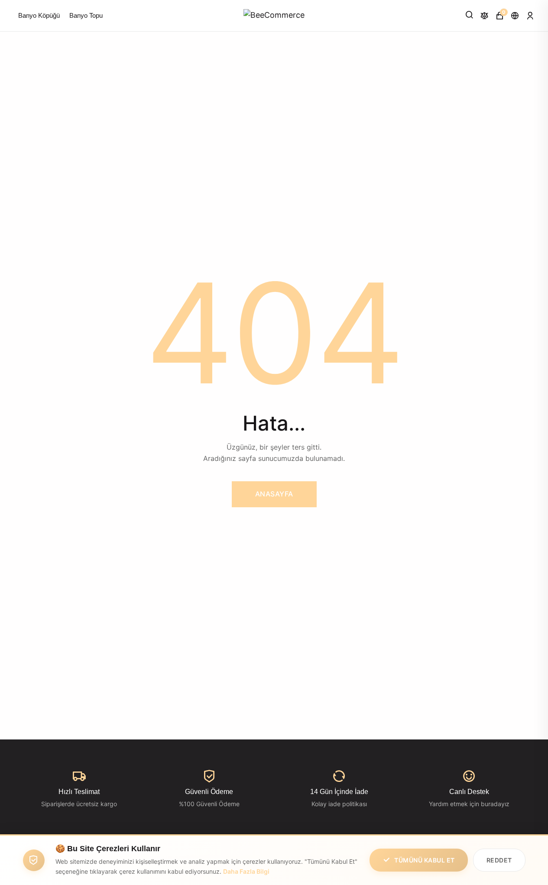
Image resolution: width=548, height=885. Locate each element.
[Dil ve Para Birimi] (514, 15)
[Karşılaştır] (484, 15)
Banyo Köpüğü (39, 15)
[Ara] (469, 14)
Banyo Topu (86, 15)
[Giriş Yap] (530, 15)
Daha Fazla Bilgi (246, 871)
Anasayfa (274, 494)
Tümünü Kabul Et (424, 860)
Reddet (499, 860)
